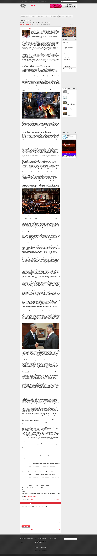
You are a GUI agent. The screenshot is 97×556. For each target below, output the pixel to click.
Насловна (22, 1)
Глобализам (61, 16)
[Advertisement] (48, 11)
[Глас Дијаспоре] (69, 158)
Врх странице (56, 499)
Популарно (64, 88)
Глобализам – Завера (68, 52)
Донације (46, 1)
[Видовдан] (69, 150)
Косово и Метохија (40, 16)
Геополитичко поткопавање (69, 97)
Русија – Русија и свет (68, 44)
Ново (69, 88)
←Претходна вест (65, 24)
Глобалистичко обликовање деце (70, 113)
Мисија (26, 1)
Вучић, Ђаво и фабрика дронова (40, 538)
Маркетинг (38, 1)
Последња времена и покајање (40, 544)
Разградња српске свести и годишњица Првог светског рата (71, 103)
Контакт (42, 1)
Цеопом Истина (26, 554)
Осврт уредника (69, 16)
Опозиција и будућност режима (70, 108)
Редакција (33, 1)
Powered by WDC (74, 554)
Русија (47, 16)
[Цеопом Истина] (27, 7)
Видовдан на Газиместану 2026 (40, 547)
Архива (30, 1)
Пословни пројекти (54, 16)
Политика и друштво (25, 16)
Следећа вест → (73, 24)
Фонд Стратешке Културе (30, 496)
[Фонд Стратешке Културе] (69, 139)
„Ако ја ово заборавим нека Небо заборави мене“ (71, 92)
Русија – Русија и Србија (68, 47)
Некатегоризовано (66, 66)
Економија (33, 16)
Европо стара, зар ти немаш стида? (41, 550)
